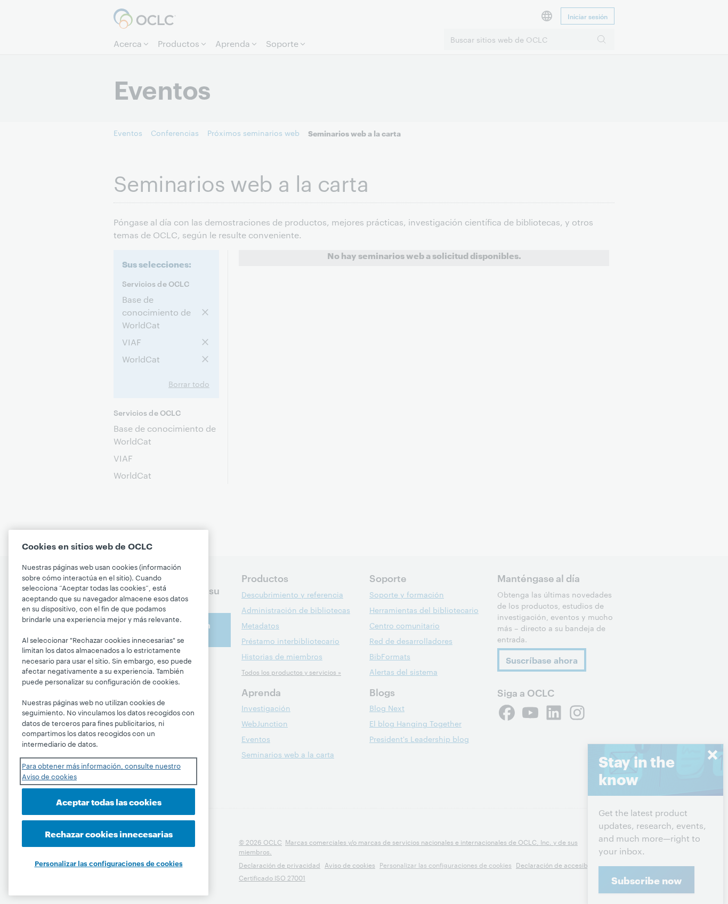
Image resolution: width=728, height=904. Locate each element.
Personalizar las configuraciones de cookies (109, 863)
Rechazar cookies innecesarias (109, 833)
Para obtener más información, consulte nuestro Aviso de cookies (101, 771)
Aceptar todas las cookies (108, 801)
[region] (108, 712)
